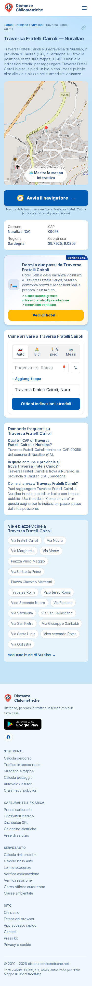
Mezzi (71, 351)
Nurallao (37, 25)
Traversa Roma (23, 592)
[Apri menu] (84, 8)
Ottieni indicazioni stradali (46, 403)
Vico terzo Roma (57, 592)
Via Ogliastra (21, 644)
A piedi (54, 351)
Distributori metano (19, 816)
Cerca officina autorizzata (24, 887)
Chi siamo (11, 912)
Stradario (21, 25)
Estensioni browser (19, 919)
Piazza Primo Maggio (28, 561)
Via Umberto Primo (26, 571)
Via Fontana (62, 603)
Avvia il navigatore (46, 198)
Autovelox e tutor (18, 784)
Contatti (10, 932)
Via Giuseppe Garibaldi (60, 623)
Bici (37, 351)
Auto (21, 351)
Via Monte (51, 551)
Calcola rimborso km (20, 854)
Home (8, 25)
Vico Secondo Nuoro (28, 603)
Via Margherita (22, 551)
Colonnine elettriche (20, 829)
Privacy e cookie (17, 944)
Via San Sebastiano (56, 613)
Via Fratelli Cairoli (25, 540)
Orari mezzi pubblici (20, 790)
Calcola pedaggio (18, 777)
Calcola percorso (18, 758)
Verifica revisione (18, 880)
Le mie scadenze (17, 867)
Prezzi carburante (18, 809)
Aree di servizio (16, 835)
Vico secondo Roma (60, 634)
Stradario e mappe (19, 771)
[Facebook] (8, 737)
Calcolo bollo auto (18, 861)
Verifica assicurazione (21, 874)
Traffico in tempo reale (22, 764)
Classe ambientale (18, 893)
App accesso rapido (20, 925)
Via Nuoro (55, 540)
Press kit (11, 938)
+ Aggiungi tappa (26, 379)
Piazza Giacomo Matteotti (31, 582)
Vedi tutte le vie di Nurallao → (31, 655)
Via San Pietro (22, 623)
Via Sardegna (22, 613)
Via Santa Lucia (23, 634)
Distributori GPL (16, 822)
